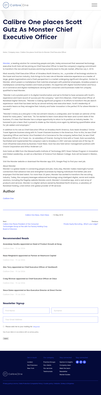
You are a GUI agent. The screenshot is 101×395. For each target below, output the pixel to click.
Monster (6, 63)
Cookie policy (48, 383)
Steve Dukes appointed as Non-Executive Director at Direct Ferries (32, 290)
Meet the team (65, 368)
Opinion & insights (66, 362)
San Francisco (32, 365)
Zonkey (63, 383)
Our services (47, 368)
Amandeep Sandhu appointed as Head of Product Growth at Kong (32, 244)
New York (30, 368)
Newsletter (63, 371)
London (30, 362)
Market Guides (65, 374)
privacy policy (34, 332)
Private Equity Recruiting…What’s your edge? (81, 224)
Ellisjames (70, 383)
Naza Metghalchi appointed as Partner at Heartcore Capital (29, 255)
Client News (44, 215)
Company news (65, 365)
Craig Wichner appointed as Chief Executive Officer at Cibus (30, 279)
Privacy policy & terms (10, 383)
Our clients (47, 365)
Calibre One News (32, 215)
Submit (6, 338)
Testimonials (47, 371)
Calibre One (8, 198)
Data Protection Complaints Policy (30, 383)
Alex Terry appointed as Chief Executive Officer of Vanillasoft (30, 267)
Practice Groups (49, 362)
